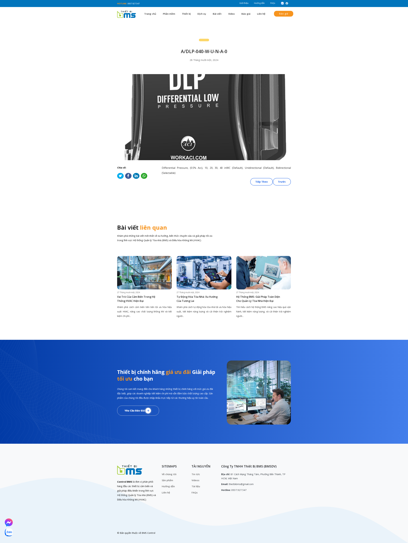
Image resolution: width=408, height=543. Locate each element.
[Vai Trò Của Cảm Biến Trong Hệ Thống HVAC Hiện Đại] (144, 272)
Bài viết (217, 13)
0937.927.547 (133, 3)
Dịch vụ (201, 13)
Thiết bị (186, 13)
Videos (195, 480)
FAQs (272, 3)
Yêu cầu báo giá (134, 410)
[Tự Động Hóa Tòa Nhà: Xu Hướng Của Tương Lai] (204, 272)
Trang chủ (150, 13)
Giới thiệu (243, 3)
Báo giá (245, 13)
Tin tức (196, 474)
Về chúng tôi (169, 474)
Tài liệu (196, 486)
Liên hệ (261, 13)
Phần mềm (169, 13)
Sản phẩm (167, 480)
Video (231, 13)
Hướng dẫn (259, 3)
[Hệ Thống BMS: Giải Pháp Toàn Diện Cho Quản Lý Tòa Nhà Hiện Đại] (263, 272)
